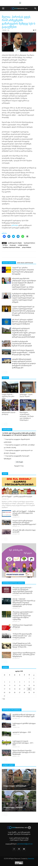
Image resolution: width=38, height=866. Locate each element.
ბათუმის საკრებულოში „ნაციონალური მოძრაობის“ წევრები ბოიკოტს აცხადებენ (22, 343)
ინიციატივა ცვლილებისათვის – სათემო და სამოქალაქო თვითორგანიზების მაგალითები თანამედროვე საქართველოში (23, 590)
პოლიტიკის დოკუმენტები (11, 710)
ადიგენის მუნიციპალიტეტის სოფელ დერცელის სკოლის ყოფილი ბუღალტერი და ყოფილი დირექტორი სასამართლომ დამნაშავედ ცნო (24, 363)
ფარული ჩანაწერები (26, 247)
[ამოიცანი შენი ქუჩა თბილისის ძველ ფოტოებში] (6, 531)
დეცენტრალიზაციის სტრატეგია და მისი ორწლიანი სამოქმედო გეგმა (24, 715)
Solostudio (31, 859)
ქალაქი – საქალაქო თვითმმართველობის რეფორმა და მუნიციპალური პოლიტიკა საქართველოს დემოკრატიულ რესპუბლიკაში (24, 602)
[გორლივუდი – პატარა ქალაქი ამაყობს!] (28, 387)
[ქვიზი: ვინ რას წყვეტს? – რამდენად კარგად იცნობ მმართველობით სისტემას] (6, 513)
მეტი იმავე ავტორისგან (25, 263)
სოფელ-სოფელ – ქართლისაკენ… (15, 786)
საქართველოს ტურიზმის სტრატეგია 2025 (24, 724)
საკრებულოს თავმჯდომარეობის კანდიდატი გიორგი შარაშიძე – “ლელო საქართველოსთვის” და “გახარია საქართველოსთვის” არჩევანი (23, 298)
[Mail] (19, 849)
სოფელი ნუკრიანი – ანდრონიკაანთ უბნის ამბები (8, 396)
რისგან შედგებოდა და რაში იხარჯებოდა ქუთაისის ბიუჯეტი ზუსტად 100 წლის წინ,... (22, 645)
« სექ (3, 699)
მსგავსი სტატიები (9, 263)
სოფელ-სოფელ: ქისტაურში (13, 807)
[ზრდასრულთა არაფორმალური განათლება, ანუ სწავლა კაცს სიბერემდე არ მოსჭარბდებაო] (28, 405)
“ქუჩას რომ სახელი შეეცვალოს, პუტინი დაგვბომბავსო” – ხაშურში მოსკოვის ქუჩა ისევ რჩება (23, 352)
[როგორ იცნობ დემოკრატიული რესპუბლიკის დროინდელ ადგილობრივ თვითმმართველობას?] (6, 522)
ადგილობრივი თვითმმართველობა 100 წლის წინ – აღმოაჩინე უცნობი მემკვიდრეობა (24, 654)
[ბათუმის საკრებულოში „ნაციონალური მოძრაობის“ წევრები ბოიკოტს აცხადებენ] (6, 343)
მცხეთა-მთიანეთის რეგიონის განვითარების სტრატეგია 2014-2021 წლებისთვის (24, 752)
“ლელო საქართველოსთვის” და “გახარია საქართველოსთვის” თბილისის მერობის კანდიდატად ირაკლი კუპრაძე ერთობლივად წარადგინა (23, 311)
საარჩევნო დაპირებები (23, 245)
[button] (35, 8)
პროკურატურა (13, 245)
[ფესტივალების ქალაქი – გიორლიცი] (10, 405)
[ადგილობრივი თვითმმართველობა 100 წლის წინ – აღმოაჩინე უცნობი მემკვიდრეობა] (6, 655)
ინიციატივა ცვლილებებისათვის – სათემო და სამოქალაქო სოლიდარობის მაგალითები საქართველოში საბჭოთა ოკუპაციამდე (23, 615)
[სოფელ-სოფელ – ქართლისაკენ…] (19, 779)
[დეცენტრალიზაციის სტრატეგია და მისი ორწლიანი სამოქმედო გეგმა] (6, 717)
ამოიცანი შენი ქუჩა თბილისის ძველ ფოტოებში (24, 531)
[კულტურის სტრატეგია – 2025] (6, 734)
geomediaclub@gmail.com (25, 844)
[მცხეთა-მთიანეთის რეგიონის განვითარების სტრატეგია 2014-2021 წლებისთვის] (6, 753)
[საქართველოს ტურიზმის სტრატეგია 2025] (6, 725)
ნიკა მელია (5, 245)
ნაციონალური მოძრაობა (29, 243)
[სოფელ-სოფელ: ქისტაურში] (19, 801)
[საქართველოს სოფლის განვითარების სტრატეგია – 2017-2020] (6, 742)
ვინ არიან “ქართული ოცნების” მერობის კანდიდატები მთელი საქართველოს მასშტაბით (22, 322)
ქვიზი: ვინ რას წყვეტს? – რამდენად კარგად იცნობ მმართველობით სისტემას (24, 513)
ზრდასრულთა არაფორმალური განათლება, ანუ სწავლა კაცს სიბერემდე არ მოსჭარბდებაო (27, 416)
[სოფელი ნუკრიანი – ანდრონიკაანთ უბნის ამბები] (10, 387)
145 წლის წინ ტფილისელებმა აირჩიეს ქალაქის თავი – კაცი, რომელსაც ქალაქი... (22, 636)
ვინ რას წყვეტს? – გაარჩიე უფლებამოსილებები (17, 497)
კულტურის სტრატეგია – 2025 (22, 732)
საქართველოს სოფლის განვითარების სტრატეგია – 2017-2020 (23, 743)
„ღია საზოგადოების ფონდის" (19, 833)
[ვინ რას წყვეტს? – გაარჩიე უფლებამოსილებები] (19, 485)
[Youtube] (24, 849)
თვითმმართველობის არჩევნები (15, 243)
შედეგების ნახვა (19, 466)
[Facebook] (14, 849)
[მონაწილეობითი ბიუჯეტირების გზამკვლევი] (6, 627)
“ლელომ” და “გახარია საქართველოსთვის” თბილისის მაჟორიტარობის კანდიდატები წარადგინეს (23, 271)
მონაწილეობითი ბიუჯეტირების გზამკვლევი (22, 626)
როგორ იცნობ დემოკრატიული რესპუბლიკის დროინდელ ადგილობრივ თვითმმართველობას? (24, 522)
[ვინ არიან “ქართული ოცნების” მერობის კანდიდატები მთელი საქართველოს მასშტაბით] (6, 322)
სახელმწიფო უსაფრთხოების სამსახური (11, 247)
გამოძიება (14, 225)
